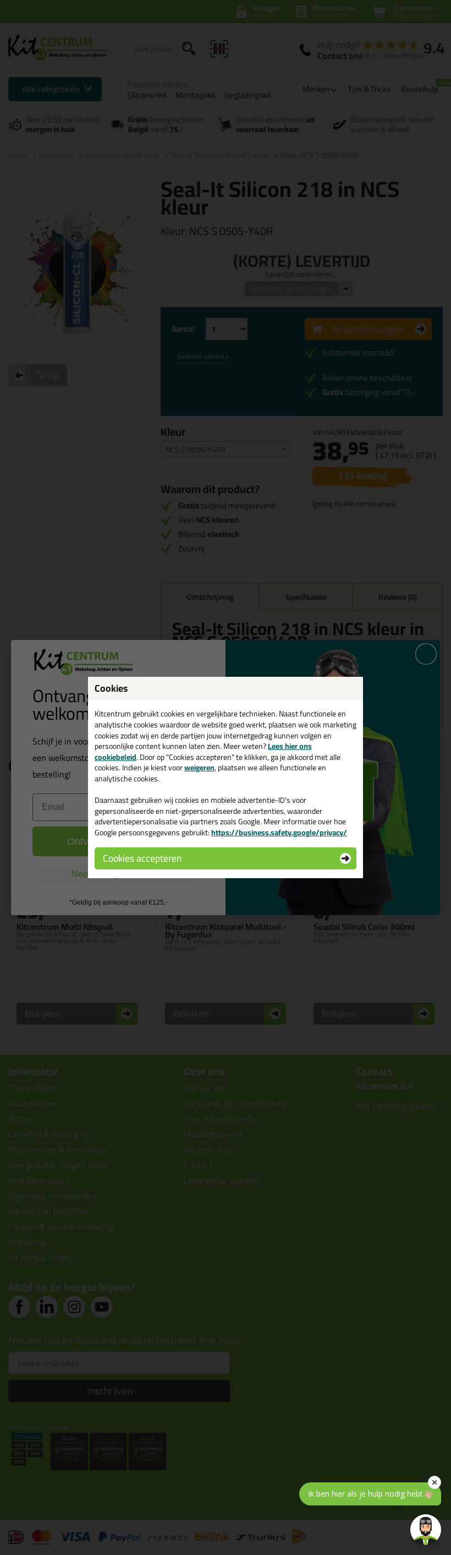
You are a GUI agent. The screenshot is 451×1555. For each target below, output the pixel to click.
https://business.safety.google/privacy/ (279, 832)
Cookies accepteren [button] (142, 858)
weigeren (199, 767)
